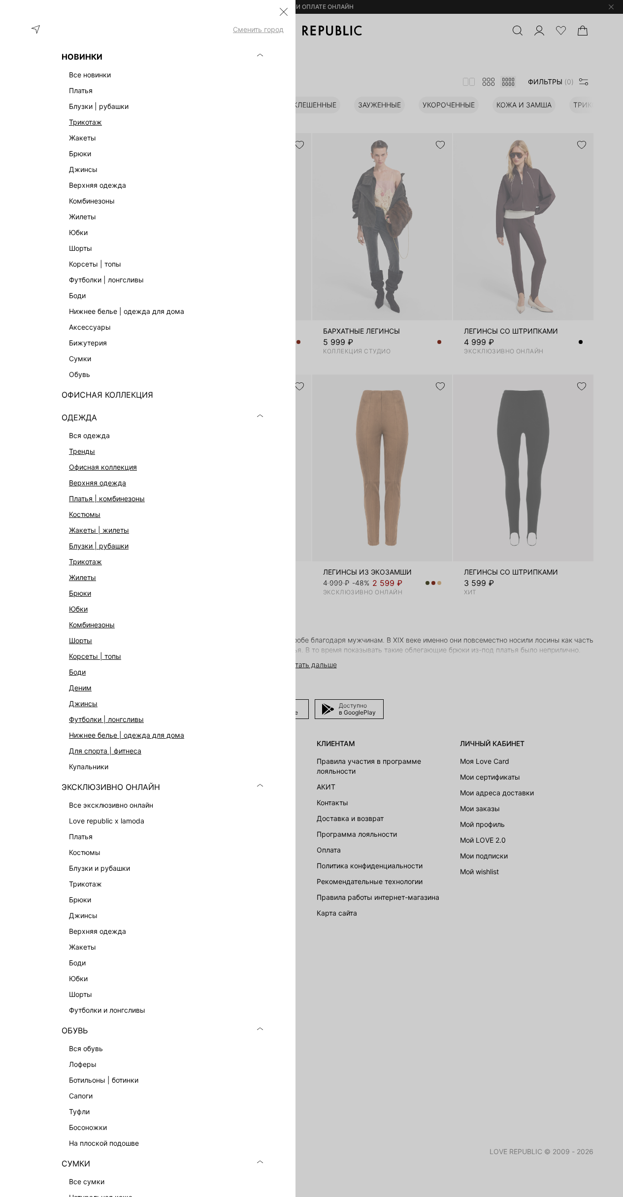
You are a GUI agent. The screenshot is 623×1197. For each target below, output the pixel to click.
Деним (80, 688)
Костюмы (84, 514)
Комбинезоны (92, 624)
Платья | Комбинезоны (107, 498)
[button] (283, 12)
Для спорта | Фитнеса (105, 751)
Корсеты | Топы (95, 656)
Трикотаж (85, 122)
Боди (77, 672)
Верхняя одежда (97, 483)
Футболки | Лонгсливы (106, 719)
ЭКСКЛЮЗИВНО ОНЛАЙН (111, 787)
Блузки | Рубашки (99, 546)
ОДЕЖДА (79, 417)
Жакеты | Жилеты (99, 530)
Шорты (80, 640)
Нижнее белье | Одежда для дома (126, 735)
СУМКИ (76, 1163)
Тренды (82, 451)
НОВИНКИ (82, 57)
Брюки (80, 593)
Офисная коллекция (103, 467)
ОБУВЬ (75, 1030)
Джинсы (83, 703)
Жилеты (82, 577)
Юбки (78, 609)
